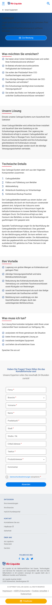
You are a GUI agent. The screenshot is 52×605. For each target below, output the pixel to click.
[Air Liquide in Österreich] (15, 3)
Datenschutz (26, 594)
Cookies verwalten (39, 591)
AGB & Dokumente (22, 591)
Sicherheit (7, 531)
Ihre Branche (9, 508)
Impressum (7, 591)
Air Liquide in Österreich (9, 543)
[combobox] (48, 3)
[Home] (11, 563)
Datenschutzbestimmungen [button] (20, 477)
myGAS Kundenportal (12, 512)
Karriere (7, 548)
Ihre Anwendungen (11, 503)
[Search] (48, 3)
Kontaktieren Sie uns (11, 522)
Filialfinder (8, 527)
